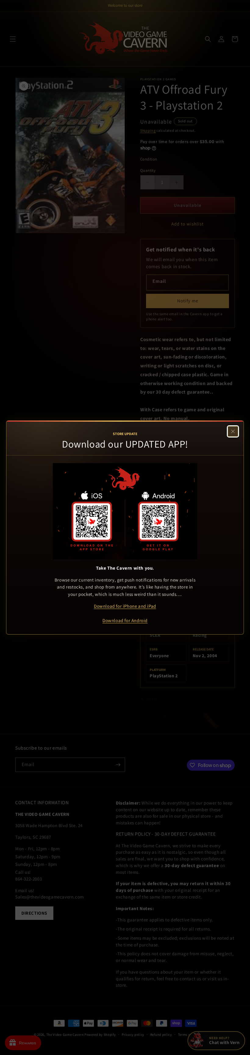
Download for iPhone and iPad (125, 606)
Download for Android (125, 620)
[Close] (233, 431)
